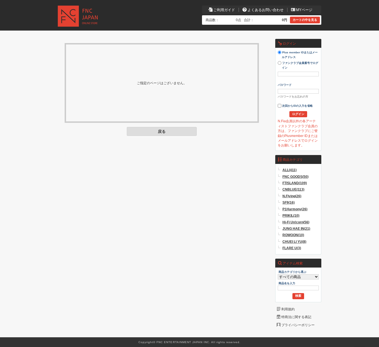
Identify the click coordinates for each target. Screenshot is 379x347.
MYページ (304, 10)
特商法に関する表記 (296, 317)
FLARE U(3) (291, 248)
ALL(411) (289, 170)
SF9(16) (288, 202)
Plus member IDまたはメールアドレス (299, 55)
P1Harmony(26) (294, 209)
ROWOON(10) (293, 235)
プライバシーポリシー (298, 325)
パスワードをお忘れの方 (293, 96)
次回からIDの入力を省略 (297, 106)
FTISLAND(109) (294, 183)
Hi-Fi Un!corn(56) (295, 222)
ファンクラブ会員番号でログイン (299, 65)
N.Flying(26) (291, 196)
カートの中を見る (305, 19)
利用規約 (288, 309)
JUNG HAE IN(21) (296, 228)
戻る (162, 131)
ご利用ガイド (224, 10)
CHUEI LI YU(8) (294, 241)
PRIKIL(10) (290, 215)
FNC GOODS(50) (295, 176)
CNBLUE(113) (293, 189)
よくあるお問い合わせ (265, 10)
